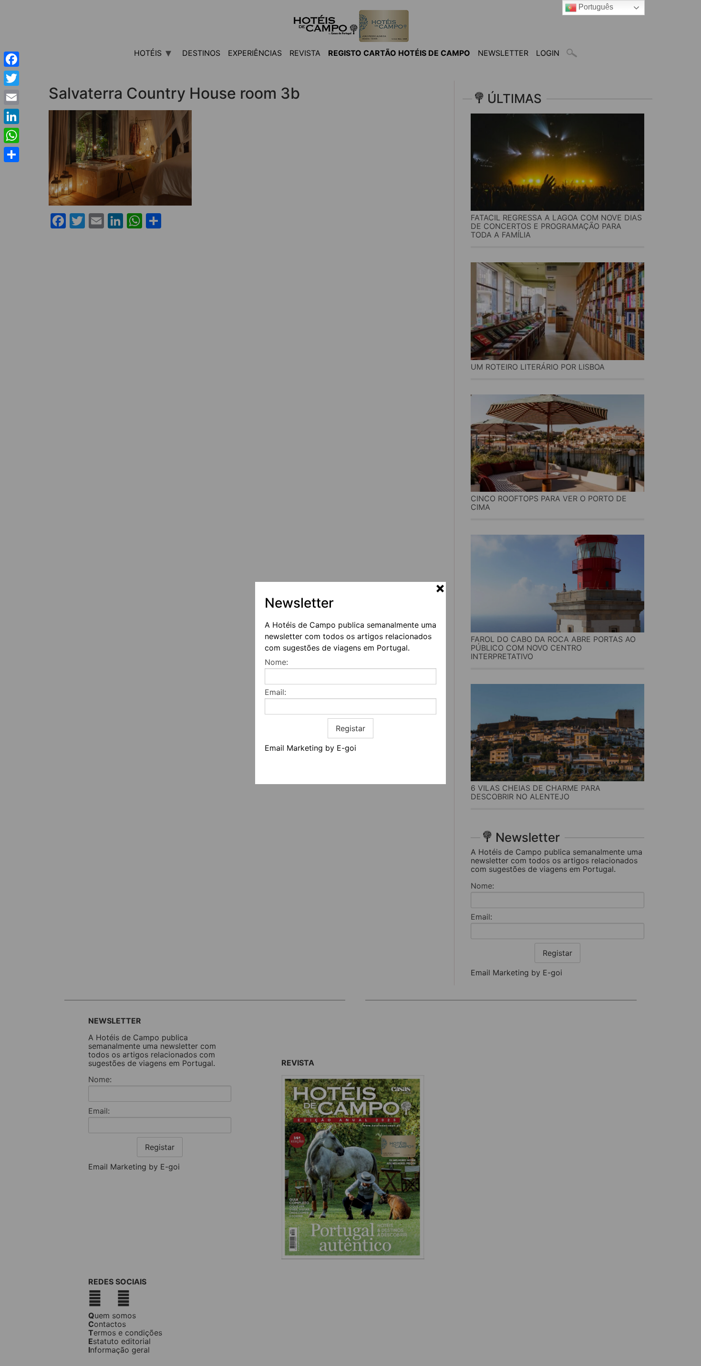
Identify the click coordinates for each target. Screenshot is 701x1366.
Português (595, 7)
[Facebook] (11, 59)
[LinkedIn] (11, 116)
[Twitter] (11, 78)
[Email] (11, 97)
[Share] (11, 154)
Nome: (276, 662)
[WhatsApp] (11, 135)
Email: (275, 692)
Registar (350, 728)
